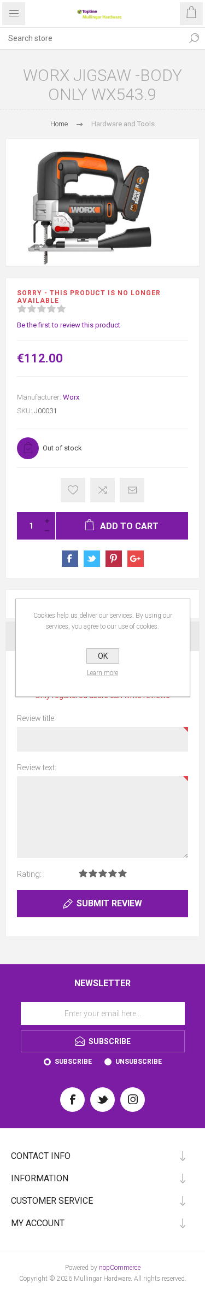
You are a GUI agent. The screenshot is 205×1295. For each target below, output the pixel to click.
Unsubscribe (138, 1061)
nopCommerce (119, 1267)
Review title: (36, 718)
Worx (71, 397)
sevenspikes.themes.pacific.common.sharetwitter (92, 558)
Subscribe (73, 1061)
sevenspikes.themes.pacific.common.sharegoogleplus (135, 558)
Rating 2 (93, 873)
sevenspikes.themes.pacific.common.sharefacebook (70, 558)
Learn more (102, 673)
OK (103, 656)
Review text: (36, 767)
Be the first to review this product (68, 325)
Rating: (29, 874)
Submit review (109, 903)
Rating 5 (122, 873)
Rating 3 (103, 873)
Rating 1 (83, 873)
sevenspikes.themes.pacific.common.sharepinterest (114, 558)
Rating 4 (113, 873)
